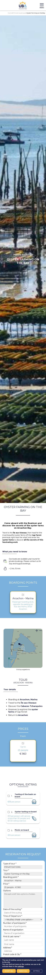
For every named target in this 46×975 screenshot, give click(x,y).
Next (44, 259)
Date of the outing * (12, 909)
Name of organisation (13, 930)
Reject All (23, 971)
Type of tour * (9, 864)
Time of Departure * (12, 916)
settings (21, 966)
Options (7, 891)
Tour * (6, 870)
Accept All (9, 971)
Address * (7, 948)
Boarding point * (11, 877)
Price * (6, 884)
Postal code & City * (12, 954)
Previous (2, 259)
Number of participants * (15, 923)
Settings (36, 971)
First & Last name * (11, 936)
